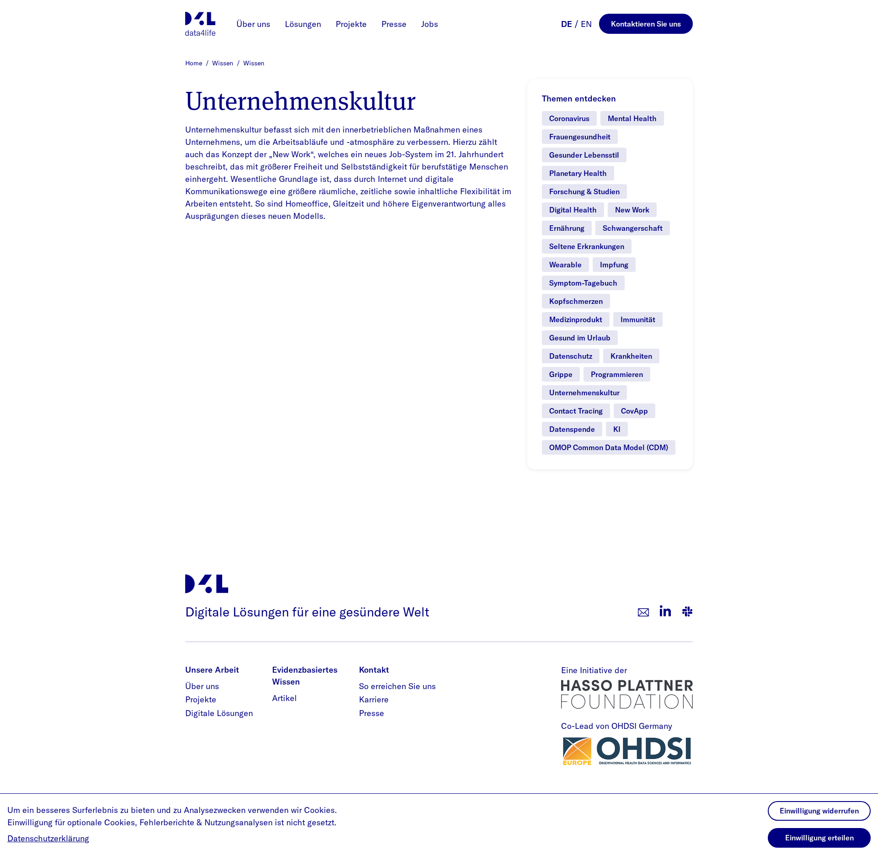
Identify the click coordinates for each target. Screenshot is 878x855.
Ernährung (566, 228)
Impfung (614, 264)
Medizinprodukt (575, 319)
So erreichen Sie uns (397, 686)
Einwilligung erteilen (819, 837)
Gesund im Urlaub (579, 337)
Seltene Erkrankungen (586, 246)
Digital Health (573, 209)
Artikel (284, 698)
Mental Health (632, 118)
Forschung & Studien (584, 191)
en (586, 24)
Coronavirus (569, 118)
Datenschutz (570, 356)
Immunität (638, 319)
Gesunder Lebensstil (584, 154)
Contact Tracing (576, 410)
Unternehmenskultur (584, 392)
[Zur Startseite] (200, 24)
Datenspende (572, 429)
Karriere (374, 699)
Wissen (223, 63)
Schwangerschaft (633, 228)
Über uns (253, 24)
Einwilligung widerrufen (819, 810)
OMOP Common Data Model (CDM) (608, 447)
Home (194, 63)
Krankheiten (631, 356)
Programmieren (617, 374)
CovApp (634, 410)
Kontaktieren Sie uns (646, 23)
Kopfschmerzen (576, 301)
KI (617, 429)
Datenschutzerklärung (48, 838)
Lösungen (303, 24)
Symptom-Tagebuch (583, 282)
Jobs (429, 24)
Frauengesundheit (579, 136)
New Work (632, 209)
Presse (394, 24)
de (566, 24)
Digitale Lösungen (219, 713)
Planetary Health (578, 173)
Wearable (565, 264)
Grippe (561, 374)
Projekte (351, 24)
